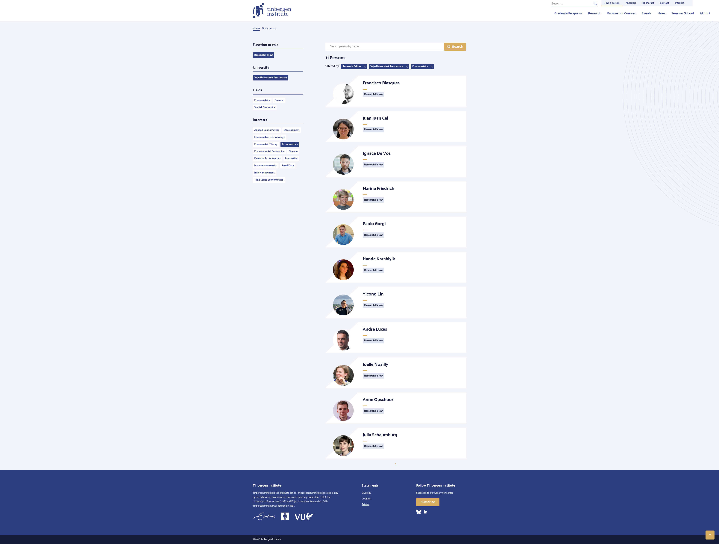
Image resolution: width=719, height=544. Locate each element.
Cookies (366, 499)
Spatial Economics (264, 107)
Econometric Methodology (269, 137)
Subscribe (428, 502)
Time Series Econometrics (268, 180)
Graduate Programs (568, 13)
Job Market (648, 3)
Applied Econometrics (266, 130)
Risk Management (264, 173)
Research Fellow (263, 55)
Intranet (679, 3)
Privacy (365, 504)
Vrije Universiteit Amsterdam (270, 78)
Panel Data (287, 166)
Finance (278, 100)
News (661, 13)
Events (646, 13)
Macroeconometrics (265, 166)
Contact (664, 3)
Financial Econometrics (267, 158)
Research (594, 13)
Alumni (705, 13)
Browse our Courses (621, 13)
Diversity (366, 493)
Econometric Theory (265, 144)
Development (291, 130)
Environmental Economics (269, 151)
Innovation (291, 158)
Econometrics (262, 100)
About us (631, 3)
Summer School (682, 13)
